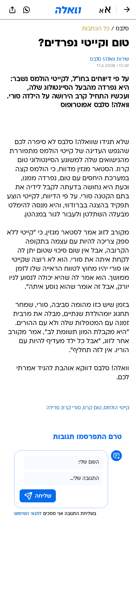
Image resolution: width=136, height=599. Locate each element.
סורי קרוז (71, 408)
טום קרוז (92, 408)
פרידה (52, 408)
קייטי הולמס (116, 408)
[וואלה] (68, 9)
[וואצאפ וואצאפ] (26, 9)
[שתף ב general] (12, 10)
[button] (105, 10)
